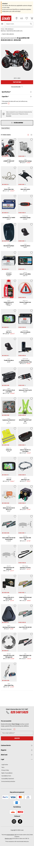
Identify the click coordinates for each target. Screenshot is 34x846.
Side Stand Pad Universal (9, 627)
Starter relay (25, 508)
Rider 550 (8, 479)
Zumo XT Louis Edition (25, 274)
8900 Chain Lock (25, 479)
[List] (31, 135)
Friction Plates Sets (9, 189)
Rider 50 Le (9, 332)
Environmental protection (8, 781)
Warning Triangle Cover (25, 302)
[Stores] (16, 18)
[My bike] (21, 18)
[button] (31, 24)
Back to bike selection (8, 34)
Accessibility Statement (7, 778)
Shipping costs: (8, 838)
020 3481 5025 (19, 712)
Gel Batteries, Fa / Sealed (9, 217)
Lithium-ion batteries (25, 332)
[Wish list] (26, 18)
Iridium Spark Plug (8, 685)
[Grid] (28, 134)
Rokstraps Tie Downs (25, 567)
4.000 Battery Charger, (25, 217)
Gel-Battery (9, 274)
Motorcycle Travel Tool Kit (25, 390)
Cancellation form (6, 776)
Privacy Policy (5, 770)
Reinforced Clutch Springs (25, 161)
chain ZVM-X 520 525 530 (25, 627)
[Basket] (32, 18)
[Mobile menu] (2, 23)
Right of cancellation (6, 773)
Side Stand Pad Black (8, 245)
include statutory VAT (11, 834)
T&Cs (2, 767)
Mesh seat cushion (25, 189)
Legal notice (4, 764)
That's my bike (17, 82)
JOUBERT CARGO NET (8, 161)
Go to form (8, 116)
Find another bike (15, 86)
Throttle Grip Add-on (25, 245)
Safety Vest (9, 450)
